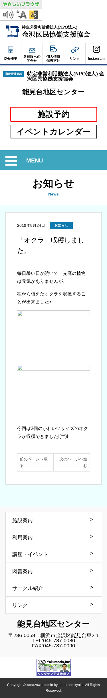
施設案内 (22, 520)
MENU (35, 161)
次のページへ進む (73, 462)
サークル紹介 (27, 588)
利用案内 (22, 537)
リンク (20, 605)
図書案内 (22, 571)
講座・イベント (30, 554)
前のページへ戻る (34, 462)
